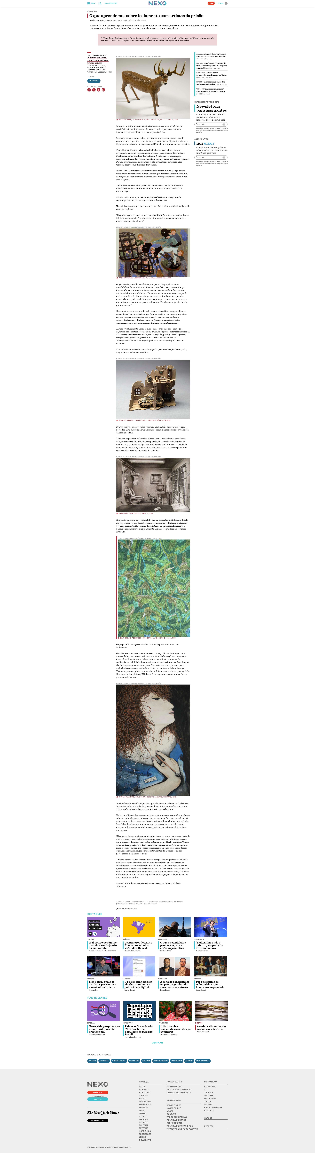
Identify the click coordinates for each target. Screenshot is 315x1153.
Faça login (98, 1099)
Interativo (201, 63)
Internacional (119, 1061)
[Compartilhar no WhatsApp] (103, 90)
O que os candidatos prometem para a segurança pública (173, 945)
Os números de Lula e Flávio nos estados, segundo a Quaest (138, 945)
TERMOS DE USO (174, 1123)
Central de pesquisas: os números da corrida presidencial (104, 1029)
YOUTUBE (208, 1096)
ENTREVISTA (145, 1105)
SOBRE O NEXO (174, 1105)
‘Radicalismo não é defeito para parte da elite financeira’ (209, 945)
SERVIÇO (143, 1107)
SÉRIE (142, 1110)
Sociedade (93, 81)
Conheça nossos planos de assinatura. (127, 41)
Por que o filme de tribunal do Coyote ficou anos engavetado (210, 984)
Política (92, 1061)
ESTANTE (143, 1122)
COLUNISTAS (145, 1140)
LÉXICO (142, 1137)
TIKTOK (207, 1102)
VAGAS (170, 1111)
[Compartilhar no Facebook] (89, 90)
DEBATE (143, 1116)
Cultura (146, 1061)
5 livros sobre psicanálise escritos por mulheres (176, 1029)
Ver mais (157, 1042)
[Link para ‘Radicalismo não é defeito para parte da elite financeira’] (210, 927)
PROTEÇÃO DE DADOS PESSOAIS (182, 1129)
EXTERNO (143, 1128)
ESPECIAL (143, 1125)
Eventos (208, 1126)
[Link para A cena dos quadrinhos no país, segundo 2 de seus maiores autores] (175, 966)
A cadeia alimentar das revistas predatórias (211, 1027)
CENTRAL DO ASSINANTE (179, 1093)
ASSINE (211, 3)
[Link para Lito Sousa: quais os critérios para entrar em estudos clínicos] (103, 966)
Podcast (91, 939)
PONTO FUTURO (174, 1087)
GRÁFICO (143, 1096)
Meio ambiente (202, 1061)
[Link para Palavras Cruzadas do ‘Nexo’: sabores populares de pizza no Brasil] (139, 1011)
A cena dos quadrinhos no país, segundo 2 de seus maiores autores (174, 984)
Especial (200, 54)
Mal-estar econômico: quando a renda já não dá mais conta (103, 945)
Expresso (162, 939)
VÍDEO (142, 1099)
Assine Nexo (97, 1092)
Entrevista (199, 939)
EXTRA (142, 1087)
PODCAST (143, 1119)
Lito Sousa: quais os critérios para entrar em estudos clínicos (102, 984)
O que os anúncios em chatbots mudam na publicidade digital (138, 984)
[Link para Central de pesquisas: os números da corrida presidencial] (103, 1011)
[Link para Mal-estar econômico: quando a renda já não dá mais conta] (103, 927)
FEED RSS (208, 1110)
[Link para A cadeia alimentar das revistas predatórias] (211, 1011)
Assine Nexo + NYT (97, 1120)
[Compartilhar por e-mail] (98, 90)
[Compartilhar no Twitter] (94, 90)
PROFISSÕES (145, 1134)
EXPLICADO (144, 1093)
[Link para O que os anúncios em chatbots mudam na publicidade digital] (139, 966)
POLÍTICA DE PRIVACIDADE (180, 1126)
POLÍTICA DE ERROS (176, 1120)
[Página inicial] (157, 3)
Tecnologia (176, 1061)
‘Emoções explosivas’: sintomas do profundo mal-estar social (211, 91)
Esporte (189, 1061)
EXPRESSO (144, 1090)
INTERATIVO (145, 1102)
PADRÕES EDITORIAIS (177, 1117)
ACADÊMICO (145, 1131)
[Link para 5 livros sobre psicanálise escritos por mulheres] (175, 1011)
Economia (104, 1061)
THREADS (208, 1093)
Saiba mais (133, 908)
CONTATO (171, 1114)
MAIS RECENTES (111, 3)
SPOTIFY (208, 1105)
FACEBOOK (209, 1087)
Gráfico (126, 939)
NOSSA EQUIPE (174, 1108)
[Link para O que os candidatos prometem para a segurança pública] (175, 927)
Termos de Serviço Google (217, 130)
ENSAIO (142, 1113)
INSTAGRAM (210, 1099)
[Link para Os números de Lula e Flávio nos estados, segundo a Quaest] (139, 927)
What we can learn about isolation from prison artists (98, 60)
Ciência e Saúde (161, 1061)
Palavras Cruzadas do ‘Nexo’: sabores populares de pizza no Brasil (211, 65)
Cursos (208, 1118)
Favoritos (200, 73)
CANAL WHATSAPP (213, 1107)
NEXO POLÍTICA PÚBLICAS (179, 1090)
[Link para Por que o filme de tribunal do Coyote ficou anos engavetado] (210, 966)
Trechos (200, 89)
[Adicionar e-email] (223, 124)
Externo (200, 82)
